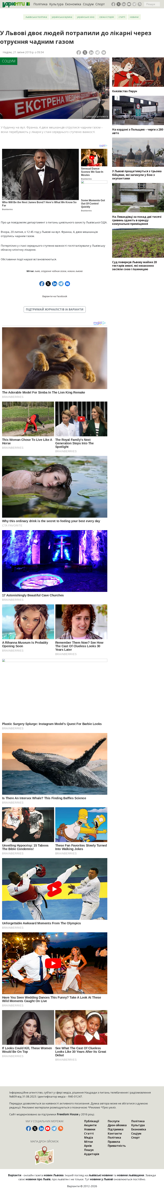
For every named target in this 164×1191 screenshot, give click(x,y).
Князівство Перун (124, 91)
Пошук (89, 1150)
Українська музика (62, 17)
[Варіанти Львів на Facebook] (113, 4)
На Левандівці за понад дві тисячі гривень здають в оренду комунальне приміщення (136, 220)
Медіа (88, 1137)
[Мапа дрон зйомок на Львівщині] (44, 1155)
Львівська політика (36, 17)
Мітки (88, 1142)
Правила (114, 1142)
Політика (40, 4)
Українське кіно (85, 17)
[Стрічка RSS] (140, 4)
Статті (122, 17)
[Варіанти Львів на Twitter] (119, 4)
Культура (56, 4)
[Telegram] (97, 52)
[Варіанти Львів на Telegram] (134, 4)
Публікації (91, 1121)
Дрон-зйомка (117, 1125)
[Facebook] (78, 52)
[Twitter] (85, 52)
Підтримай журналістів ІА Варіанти (54, 309)
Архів (88, 1146)
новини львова (75, 271)
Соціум (88, 4)
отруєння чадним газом (53, 271)
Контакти (115, 1133)
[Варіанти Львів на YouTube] (129, 4)
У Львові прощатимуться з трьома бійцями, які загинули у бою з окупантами (137, 174)
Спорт (100, 4)
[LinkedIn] (91, 52)
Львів (37, 271)
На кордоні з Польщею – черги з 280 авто (137, 131)
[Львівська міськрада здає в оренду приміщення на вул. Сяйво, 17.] (138, 197)
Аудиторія (91, 1154)
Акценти (90, 1125)
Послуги (113, 1121)
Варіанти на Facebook (54, 296)
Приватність (117, 1146)
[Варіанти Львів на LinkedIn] (124, 4)
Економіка (73, 4)
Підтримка (115, 1129)
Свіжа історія (106, 17)
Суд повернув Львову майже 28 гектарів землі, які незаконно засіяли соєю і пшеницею (134, 265)
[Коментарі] (103, 52)
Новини (134, 17)
